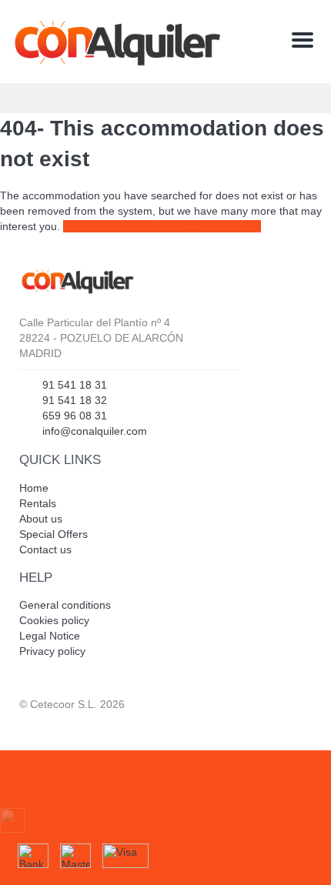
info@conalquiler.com (94, 431)
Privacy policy (52, 651)
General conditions (65, 605)
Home (33, 488)
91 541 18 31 (74, 385)
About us (40, 519)
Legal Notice (49, 636)
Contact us (45, 549)
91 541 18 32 (74, 400)
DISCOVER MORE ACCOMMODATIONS (162, 226)
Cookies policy (54, 620)
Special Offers (53, 534)
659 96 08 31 (74, 415)
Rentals (37, 503)
